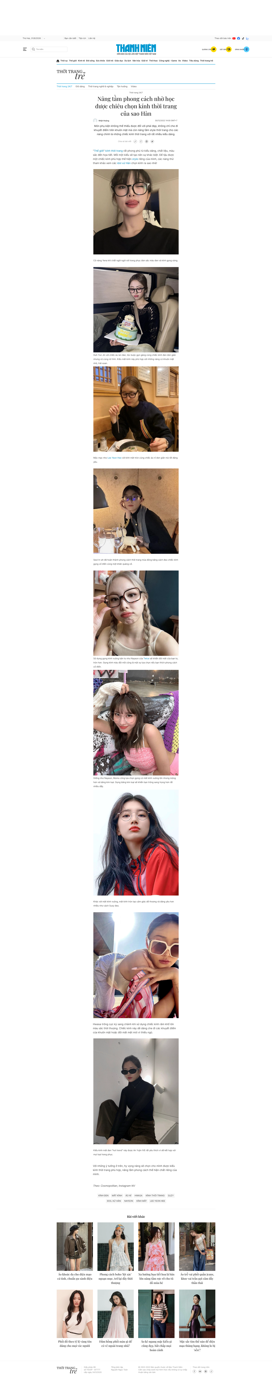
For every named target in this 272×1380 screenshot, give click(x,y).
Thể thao (153, 61)
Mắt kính (117, 1195)
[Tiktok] (243, 38)
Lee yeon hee (157, 1201)
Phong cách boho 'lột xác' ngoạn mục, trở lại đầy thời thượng (116, 1278)
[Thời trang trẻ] (72, 75)
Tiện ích (82, 38)
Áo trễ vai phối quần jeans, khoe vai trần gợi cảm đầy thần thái (197, 1278)
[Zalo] (247, 38)
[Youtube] (234, 38)
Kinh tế (81, 61)
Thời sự (64, 61)
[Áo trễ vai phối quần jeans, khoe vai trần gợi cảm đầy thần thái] (197, 1246)
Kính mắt (141, 1201)
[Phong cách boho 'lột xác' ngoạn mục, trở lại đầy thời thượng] (115, 1246)
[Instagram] (205, 1371)
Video (185, 61)
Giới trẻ (109, 61)
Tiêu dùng (194, 61)
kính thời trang (114, 150)
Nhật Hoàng (104, 121)
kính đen (103, 1195)
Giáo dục (119, 61)
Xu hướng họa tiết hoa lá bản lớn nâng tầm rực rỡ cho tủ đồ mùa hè (156, 1278)
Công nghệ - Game (168, 61)
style (135, 159)
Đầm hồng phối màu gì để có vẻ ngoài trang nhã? (115, 1344)
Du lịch (128, 61)
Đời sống (90, 61)
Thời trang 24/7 (64, 86)
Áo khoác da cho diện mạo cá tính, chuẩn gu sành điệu (74, 1276)
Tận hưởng (122, 86)
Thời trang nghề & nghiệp (100, 86)
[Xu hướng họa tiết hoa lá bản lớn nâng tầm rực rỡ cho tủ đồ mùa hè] (156, 1246)
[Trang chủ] (58, 61)
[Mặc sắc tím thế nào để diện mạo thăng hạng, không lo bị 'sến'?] (197, 1314)
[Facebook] (238, 38)
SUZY (171, 1195)
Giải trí (145, 61)
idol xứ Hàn (123, 163)
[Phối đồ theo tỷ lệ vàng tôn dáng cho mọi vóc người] (75, 1314)
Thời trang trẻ (206, 61)
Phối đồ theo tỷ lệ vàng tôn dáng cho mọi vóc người (75, 1344)
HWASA (138, 1195)
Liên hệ (91, 38)
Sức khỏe (100, 61)
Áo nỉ (128, 1195)
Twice (146, 658)
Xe (179, 61)
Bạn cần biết (70, 38)
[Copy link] (135, 141)
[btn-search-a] (33, 49)
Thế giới (73, 61)
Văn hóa (136, 61)
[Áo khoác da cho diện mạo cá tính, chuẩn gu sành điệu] (75, 1246)
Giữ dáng (80, 86)
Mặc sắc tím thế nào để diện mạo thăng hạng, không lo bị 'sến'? (197, 1346)
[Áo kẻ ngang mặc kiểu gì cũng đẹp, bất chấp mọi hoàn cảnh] (156, 1314)
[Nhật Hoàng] (95, 120)
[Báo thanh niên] (136, 49)
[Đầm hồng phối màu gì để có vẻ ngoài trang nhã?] (115, 1314)
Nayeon (128, 1201)
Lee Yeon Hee (114, 457)
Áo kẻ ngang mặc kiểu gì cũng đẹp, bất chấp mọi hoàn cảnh (156, 1346)
